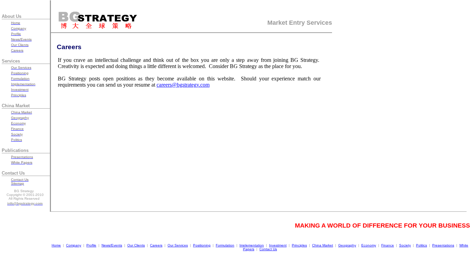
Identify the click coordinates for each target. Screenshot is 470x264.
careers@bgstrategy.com (183, 85)
